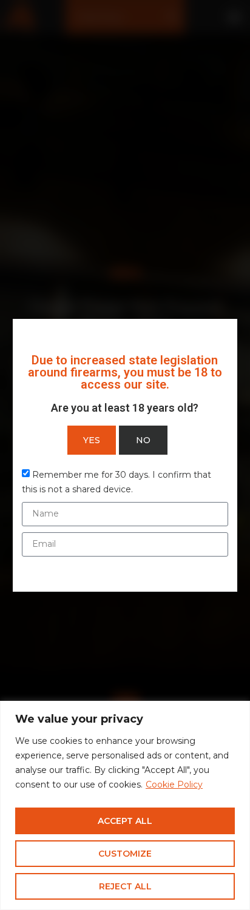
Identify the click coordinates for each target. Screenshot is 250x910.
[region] (125, 805)
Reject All (125, 886)
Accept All (125, 820)
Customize (125, 853)
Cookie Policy (174, 784)
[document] (125, 455)
